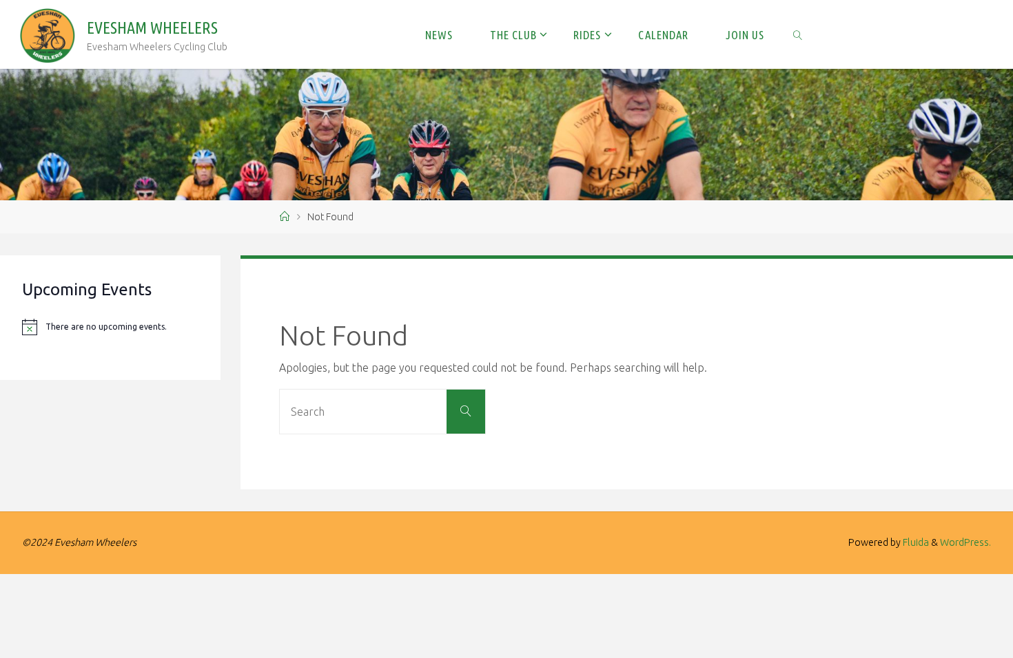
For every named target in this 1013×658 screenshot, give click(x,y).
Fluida (915, 542)
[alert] (110, 327)
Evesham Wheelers (152, 28)
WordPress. (965, 542)
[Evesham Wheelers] (47, 34)
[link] (798, 34)
